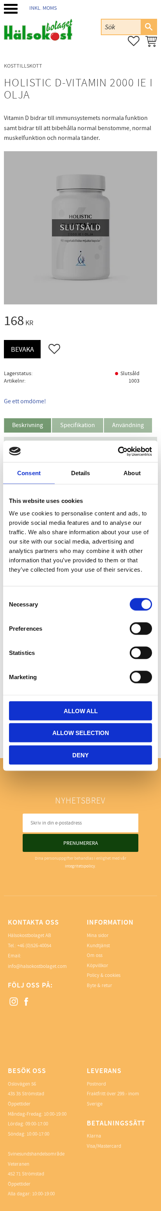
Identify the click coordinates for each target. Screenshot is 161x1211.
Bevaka (22, 349)
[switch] (141, 628)
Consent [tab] (29, 473)
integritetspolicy (80, 866)
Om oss (94, 955)
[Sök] (148, 27)
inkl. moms (43, 8)
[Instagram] (14, 1002)
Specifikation (77, 425)
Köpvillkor (97, 965)
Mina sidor (98, 935)
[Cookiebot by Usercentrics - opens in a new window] (118, 451)
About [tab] (132, 473)
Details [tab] (80, 473)
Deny (80, 754)
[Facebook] (26, 1002)
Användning (128, 425)
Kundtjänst (98, 946)
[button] (11, 9)
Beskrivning (27, 425)
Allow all (81, 710)
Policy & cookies (103, 975)
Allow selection (80, 733)
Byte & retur (99, 985)
